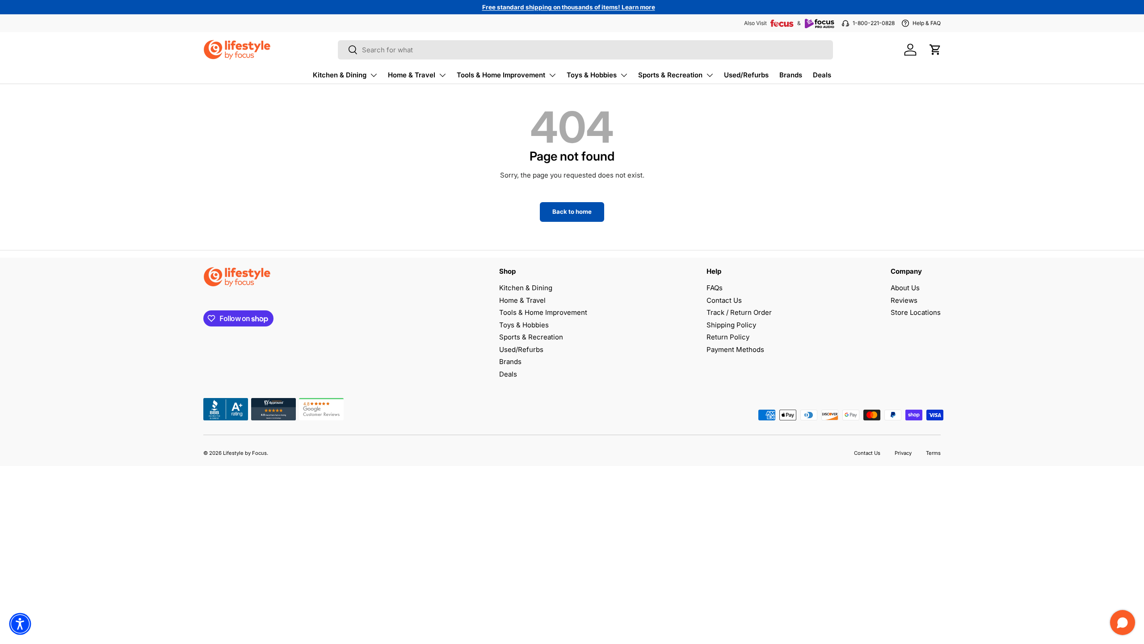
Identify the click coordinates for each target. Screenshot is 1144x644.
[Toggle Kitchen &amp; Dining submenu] (373, 75)
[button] (935, 49)
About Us (905, 288)
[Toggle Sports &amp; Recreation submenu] (709, 75)
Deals (822, 75)
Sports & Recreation (670, 75)
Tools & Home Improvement (501, 75)
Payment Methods (735, 349)
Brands (790, 75)
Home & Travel (411, 75)
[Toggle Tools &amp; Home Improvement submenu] (552, 75)
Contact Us (724, 300)
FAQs (715, 288)
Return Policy (728, 337)
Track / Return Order (739, 312)
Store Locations (916, 312)
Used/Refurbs (746, 75)
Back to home (572, 211)
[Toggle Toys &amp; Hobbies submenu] (623, 75)
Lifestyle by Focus (245, 453)
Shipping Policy (731, 325)
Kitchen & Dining (339, 75)
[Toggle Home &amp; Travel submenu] (442, 75)
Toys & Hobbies (592, 75)
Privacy (903, 453)
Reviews (904, 300)
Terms (933, 453)
